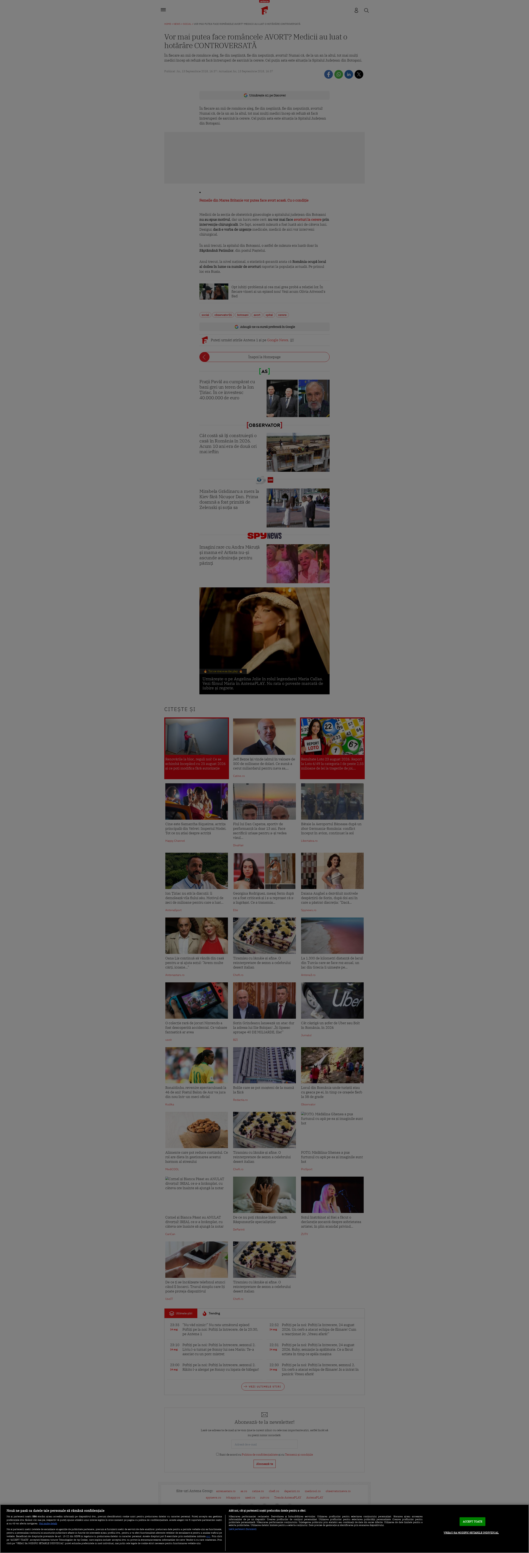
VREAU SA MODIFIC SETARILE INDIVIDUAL (471, 1532)
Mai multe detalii (48, 1523)
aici (208, 1536)
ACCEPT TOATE (473, 1521)
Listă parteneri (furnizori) (243, 1529)
